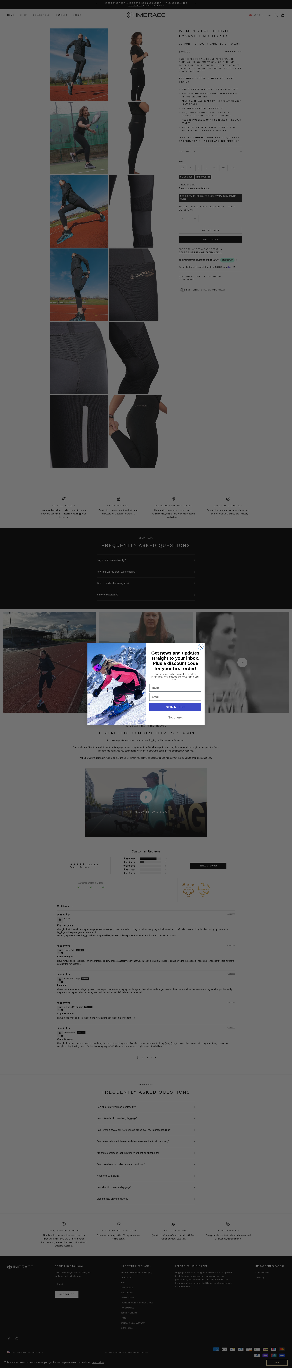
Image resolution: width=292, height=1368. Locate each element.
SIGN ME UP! (175, 707)
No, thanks (175, 717)
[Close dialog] (200, 646)
